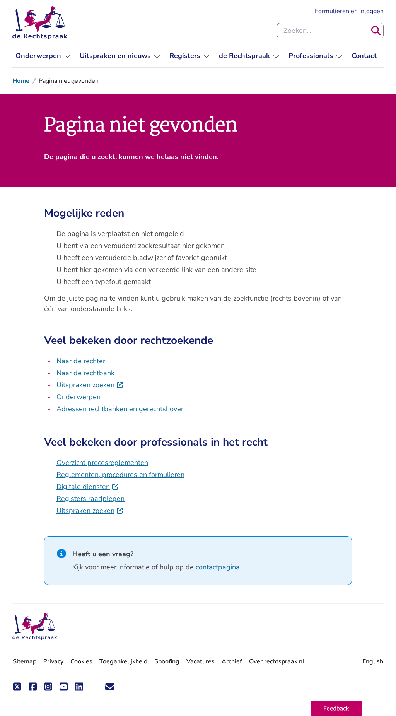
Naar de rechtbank (85, 373)
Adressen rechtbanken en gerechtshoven (120, 409)
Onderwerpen (78, 397)
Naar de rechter (80, 361)
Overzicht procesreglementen (102, 462)
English (372, 661)
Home (20, 81)
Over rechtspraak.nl (276, 661)
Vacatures (200, 661)
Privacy (53, 661)
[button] (336, 708)
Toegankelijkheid (123, 661)
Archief (232, 661)
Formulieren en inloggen (349, 11)
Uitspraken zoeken (90, 385)
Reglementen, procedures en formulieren (120, 474)
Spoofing (166, 661)
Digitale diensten (87, 486)
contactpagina (218, 567)
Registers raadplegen (90, 498)
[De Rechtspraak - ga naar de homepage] (39, 22)
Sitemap (24, 661)
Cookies (81, 661)
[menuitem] (42, 55)
